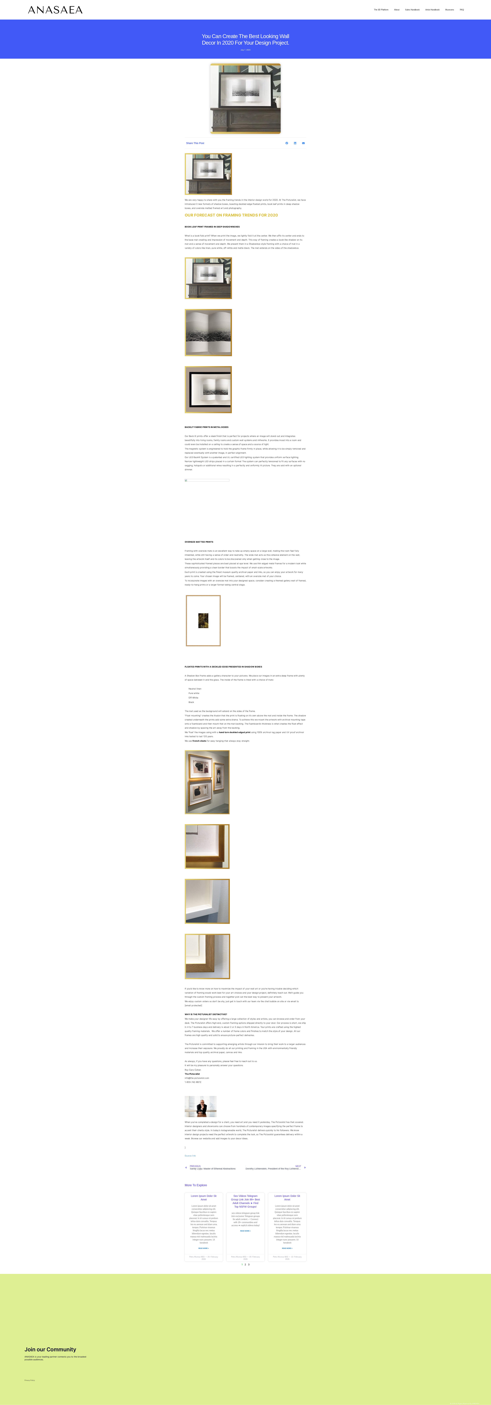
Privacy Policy (30, 1380)
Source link (190, 1155)
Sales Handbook (412, 10)
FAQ (462, 10)
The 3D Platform (381, 10)
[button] (287, 143)
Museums (449, 10)
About (396, 10)
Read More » (203, 1248)
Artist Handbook (432, 10)
